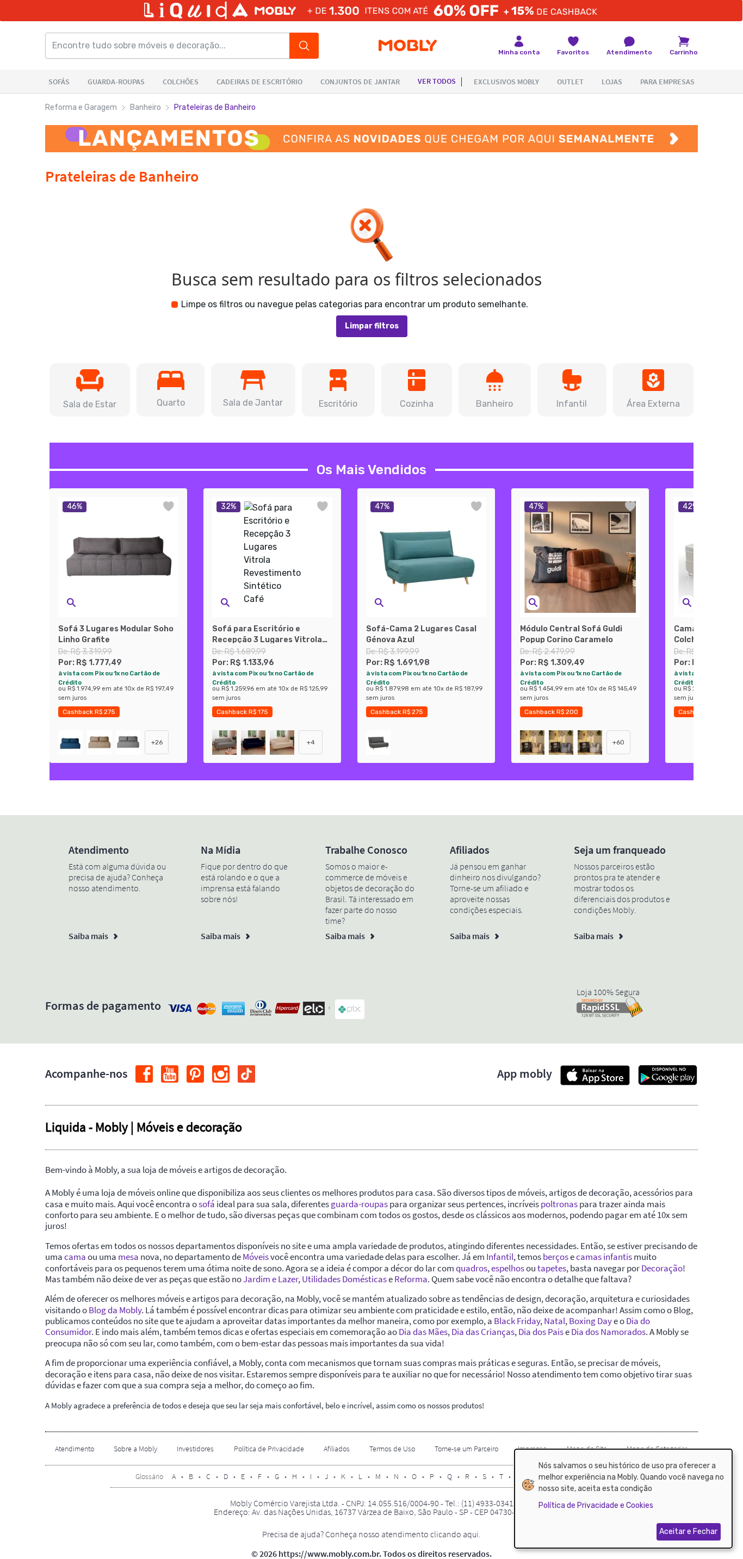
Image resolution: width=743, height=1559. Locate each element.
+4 (311, 742)
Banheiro (145, 107)
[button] (89, 390)
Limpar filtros (372, 326)
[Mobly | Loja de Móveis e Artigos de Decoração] (408, 46)
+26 (157, 742)
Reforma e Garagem (81, 107)
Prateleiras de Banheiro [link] (215, 107)
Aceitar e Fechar (688, 1531)
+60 (618, 742)
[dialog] (623, 1498)
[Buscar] (304, 46)
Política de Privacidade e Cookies (595, 1505)
